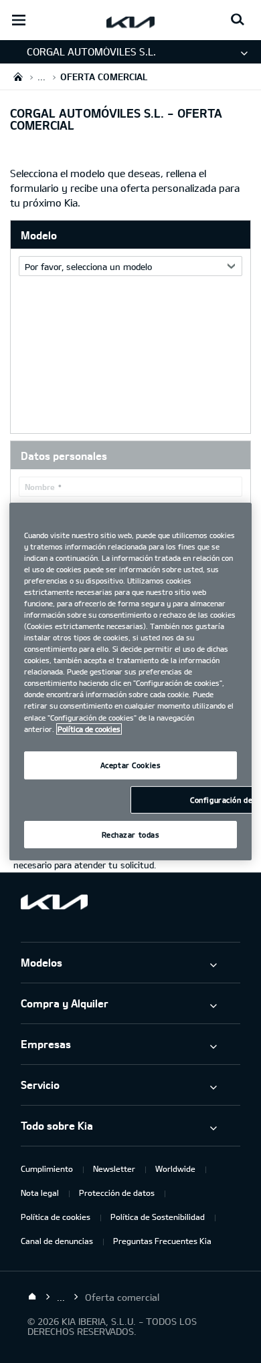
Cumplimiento (47, 1168)
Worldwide (175, 1168)
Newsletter (114, 1168)
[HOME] (18, 76)
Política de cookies (55, 1216)
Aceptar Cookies (130, 765)
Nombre (40, 486)
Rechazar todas (131, 834)
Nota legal (40, 1192)
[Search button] (237, 20)
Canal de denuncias (57, 1240)
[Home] (32, 1296)
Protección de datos (117, 1192)
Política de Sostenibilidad (157, 1216)
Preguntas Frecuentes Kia (162, 1240)
